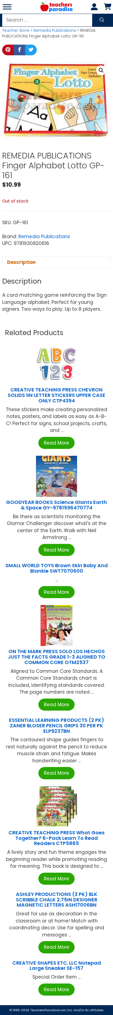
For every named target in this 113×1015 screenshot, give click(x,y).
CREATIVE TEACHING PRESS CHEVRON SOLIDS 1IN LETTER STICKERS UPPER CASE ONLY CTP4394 (56, 395)
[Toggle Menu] (7, 6)
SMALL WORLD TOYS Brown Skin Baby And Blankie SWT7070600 (56, 568)
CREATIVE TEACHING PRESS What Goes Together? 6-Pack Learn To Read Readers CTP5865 (56, 838)
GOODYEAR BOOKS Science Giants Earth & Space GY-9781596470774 (56, 505)
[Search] (102, 20)
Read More (56, 443)
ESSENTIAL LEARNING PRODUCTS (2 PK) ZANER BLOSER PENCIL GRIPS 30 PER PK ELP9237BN (56, 725)
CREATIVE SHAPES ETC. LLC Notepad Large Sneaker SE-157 (56, 965)
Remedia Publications (54, 30)
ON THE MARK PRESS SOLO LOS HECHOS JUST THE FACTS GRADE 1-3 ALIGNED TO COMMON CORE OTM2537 (56, 657)
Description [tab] (21, 262)
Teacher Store (15, 30)
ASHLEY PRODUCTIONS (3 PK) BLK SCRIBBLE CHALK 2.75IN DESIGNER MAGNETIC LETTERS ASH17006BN (56, 900)
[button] (101, 70)
